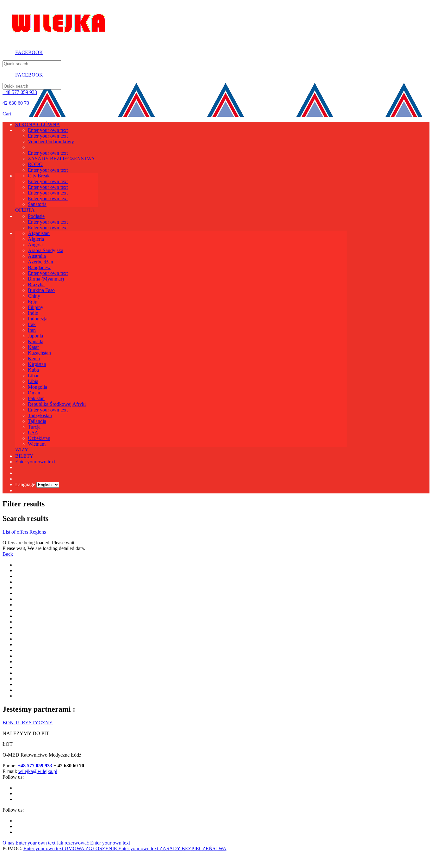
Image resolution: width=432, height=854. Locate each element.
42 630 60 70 (16, 103)
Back (8, 554)
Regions (37, 532)
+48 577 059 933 (20, 92)
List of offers (16, 532)
